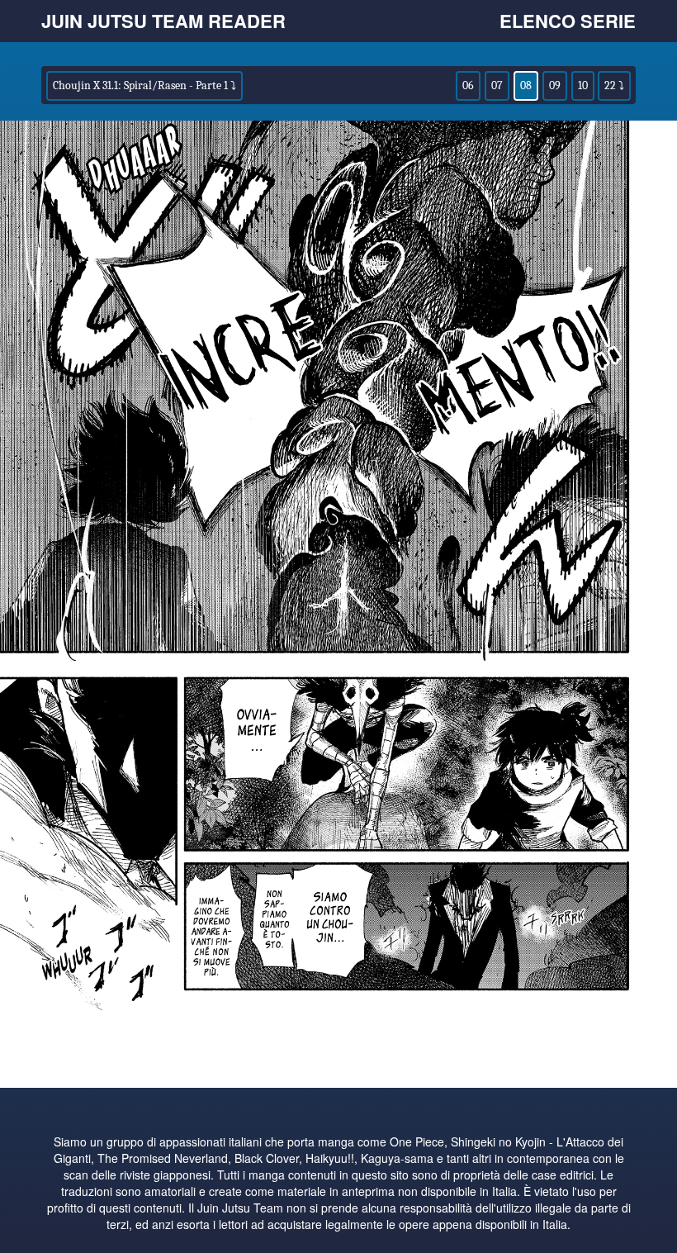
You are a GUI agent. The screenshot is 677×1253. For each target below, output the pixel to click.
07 (497, 85)
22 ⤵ (614, 85)
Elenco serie (567, 20)
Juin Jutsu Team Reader (163, 20)
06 (468, 85)
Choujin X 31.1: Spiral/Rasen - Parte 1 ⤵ (144, 85)
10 (583, 85)
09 (555, 85)
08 (526, 85)
